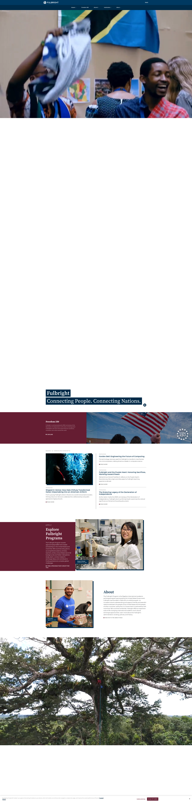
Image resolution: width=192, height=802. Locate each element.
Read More (50, 502)
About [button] (118, 7)
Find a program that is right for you (57, 567)
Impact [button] (73, 7)
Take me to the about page (113, 617)
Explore (50, 434)
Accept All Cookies (153, 799)
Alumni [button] (96, 7)
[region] (96, 799)
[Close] (189, 798)
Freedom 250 (85, 7)
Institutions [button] (107, 7)
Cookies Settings (141, 799)
